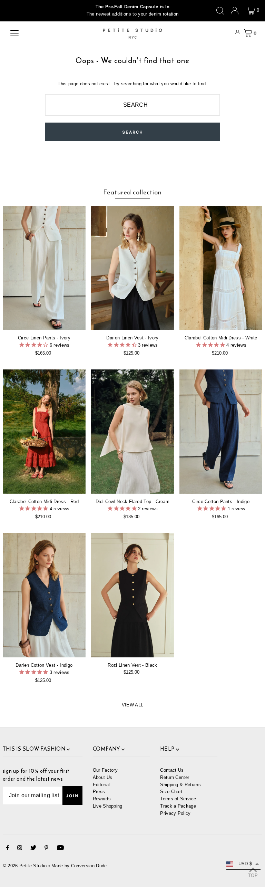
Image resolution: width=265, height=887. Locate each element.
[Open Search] (220, 11)
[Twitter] (33, 848)
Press (99, 791)
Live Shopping (107, 806)
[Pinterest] (46, 848)
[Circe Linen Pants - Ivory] (44, 268)
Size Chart (171, 791)
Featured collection (132, 192)
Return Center (174, 777)
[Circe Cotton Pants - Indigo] (220, 431)
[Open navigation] (14, 33)
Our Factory (105, 770)
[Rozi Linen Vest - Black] (132, 595)
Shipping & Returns (180, 784)
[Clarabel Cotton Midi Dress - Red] (44, 431)
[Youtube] (60, 848)
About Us (102, 777)
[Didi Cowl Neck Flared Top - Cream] (132, 431)
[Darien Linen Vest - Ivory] (132, 268)
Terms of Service (178, 798)
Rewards (102, 798)
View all (133, 705)
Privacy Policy (175, 813)
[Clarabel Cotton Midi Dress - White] (220, 268)
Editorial (101, 784)
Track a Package (178, 806)
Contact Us (172, 770)
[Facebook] (7, 848)
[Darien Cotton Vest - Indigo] (44, 595)
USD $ (245, 863)
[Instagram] (19, 848)
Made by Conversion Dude (79, 865)
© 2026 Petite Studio (25, 865)
